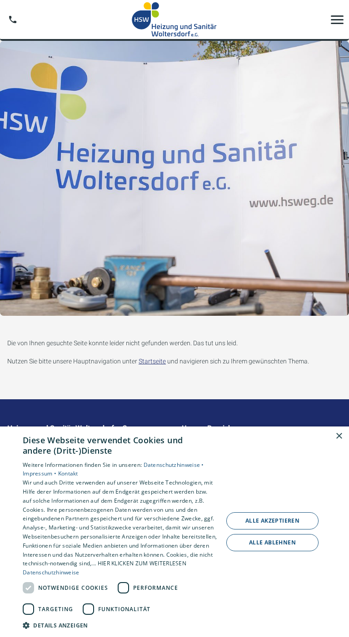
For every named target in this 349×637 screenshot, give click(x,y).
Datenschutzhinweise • (174, 465)
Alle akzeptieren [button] (272, 520)
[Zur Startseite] (174, 19)
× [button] (338, 436)
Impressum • (40, 473)
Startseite (152, 361)
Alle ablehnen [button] (272, 542)
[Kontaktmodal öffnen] (13, 19)
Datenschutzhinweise (51, 572)
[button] (337, 19)
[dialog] (174, 531)
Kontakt (68, 473)
